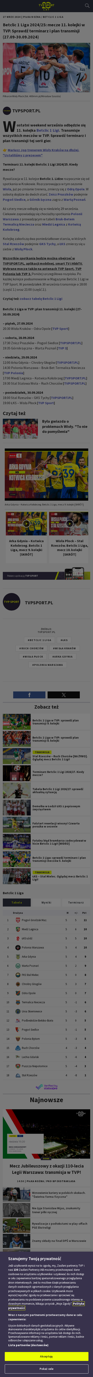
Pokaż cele (46, 1369)
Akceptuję (46, 1356)
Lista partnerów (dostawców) (28, 1345)
